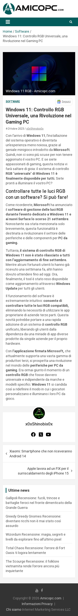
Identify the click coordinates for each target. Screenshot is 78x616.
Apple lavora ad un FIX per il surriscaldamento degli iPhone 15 (43, 471)
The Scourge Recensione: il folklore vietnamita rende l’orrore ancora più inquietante (32, 566)
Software (13, 101)
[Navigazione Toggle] (8, 22)
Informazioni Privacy (37, 604)
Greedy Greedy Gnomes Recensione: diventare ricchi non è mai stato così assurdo (33, 521)
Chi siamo (13, 609)
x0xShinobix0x (35, 128)
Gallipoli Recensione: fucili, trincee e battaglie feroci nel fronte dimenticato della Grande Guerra (39, 502)
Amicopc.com (50, 598)
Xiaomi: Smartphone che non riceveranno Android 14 (40, 453)
